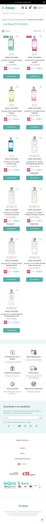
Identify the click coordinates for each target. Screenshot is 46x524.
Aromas (4, 20)
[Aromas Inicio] (9, 7)
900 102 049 (17, 362)
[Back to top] (42, 520)
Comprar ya (11, 76)
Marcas (11, 20)
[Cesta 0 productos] (30, 7)
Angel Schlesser (21, 20)
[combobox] (23, 13)
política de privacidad (24, 422)
